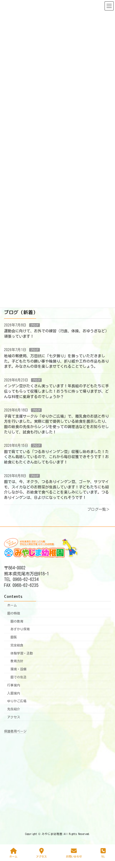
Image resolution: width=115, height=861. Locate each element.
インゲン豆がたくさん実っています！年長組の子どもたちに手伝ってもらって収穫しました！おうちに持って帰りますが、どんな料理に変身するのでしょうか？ (56, 391)
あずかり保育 (20, 629)
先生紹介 (13, 709)
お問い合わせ (74, 856)
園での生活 (18, 677)
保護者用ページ (15, 731)
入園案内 (13, 693)
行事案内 (13, 685)
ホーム (12, 605)
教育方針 (16, 661)
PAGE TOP (106, 835)
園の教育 (16, 621)
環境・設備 (18, 669)
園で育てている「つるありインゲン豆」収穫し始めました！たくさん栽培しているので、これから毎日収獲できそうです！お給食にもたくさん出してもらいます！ (56, 457)
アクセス (13, 717)
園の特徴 (13, 613)
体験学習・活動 (21, 653)
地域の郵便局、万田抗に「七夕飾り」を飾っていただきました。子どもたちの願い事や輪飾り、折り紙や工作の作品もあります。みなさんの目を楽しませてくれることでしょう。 (56, 361)
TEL (103, 856)
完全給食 (16, 645)
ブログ (34, 324)
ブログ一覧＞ (98, 509)
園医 (13, 637)
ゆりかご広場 (16, 701)
